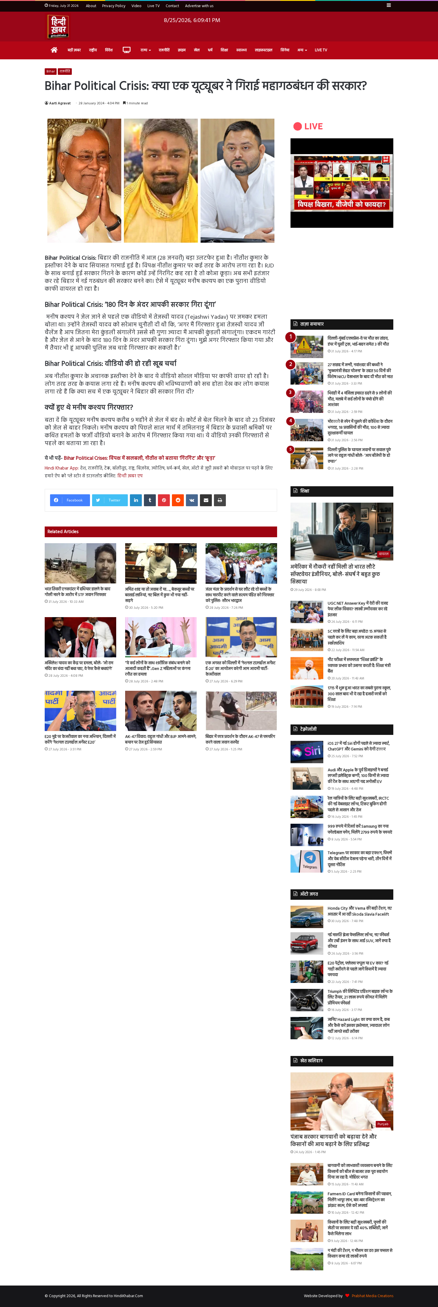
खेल (197, 50)
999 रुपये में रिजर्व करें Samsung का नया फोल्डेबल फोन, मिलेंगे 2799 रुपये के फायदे (360, 829)
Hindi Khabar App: (62, 468)
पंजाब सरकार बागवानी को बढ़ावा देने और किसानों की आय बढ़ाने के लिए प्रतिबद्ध (334, 1141)
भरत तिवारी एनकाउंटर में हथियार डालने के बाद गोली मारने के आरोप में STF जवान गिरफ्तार (77, 592)
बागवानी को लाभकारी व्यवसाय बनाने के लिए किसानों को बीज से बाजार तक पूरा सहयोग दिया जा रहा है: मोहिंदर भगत (360, 1171)
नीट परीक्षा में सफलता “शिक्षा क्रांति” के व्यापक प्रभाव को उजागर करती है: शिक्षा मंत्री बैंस (359, 665)
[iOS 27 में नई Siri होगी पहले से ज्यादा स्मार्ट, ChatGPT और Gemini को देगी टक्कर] (307, 752)
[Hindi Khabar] (58, 26)
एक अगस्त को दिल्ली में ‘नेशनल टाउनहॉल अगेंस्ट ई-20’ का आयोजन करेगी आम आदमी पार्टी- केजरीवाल (240, 669)
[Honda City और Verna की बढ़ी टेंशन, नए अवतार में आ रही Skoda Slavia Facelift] (307, 917)
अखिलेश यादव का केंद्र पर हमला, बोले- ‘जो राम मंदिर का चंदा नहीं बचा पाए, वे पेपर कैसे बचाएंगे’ (79, 666)
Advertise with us (199, 6)
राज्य (144, 50)
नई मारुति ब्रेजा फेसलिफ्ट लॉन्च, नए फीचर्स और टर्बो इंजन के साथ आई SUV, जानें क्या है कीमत (359, 941)
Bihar (50, 72)
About (91, 6)
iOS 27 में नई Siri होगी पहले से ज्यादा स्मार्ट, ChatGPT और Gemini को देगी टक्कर (359, 746)
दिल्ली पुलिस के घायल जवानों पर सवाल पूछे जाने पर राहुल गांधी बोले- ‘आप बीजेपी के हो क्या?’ (359, 456)
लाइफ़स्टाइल (263, 50)
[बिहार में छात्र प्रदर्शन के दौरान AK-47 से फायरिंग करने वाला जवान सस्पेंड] (241, 711)
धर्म (210, 50)
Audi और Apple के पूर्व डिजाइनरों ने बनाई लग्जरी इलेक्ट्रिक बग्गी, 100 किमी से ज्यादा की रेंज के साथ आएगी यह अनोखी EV (358, 776)
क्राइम (182, 50)
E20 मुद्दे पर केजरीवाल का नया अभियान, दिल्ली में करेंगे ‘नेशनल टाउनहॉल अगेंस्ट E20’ (80, 739)
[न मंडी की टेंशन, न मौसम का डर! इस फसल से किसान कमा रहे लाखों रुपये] (307, 1259)
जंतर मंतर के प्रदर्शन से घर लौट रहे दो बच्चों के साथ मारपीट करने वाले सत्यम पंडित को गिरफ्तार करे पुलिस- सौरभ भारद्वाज (240, 595)
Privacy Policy (113, 6)
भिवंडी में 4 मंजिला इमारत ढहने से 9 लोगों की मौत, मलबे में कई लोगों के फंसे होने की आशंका (360, 399)
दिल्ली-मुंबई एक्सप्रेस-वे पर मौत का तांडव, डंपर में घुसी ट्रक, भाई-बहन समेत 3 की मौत (358, 341)
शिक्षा (224, 50)
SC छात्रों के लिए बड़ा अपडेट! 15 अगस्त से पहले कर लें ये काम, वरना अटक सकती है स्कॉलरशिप (357, 637)
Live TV (153, 6)
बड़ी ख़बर (74, 50)
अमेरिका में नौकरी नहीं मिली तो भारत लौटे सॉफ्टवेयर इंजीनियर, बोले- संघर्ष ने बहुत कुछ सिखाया (335, 574)
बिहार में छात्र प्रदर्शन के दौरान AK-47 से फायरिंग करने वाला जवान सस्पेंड (240, 739)
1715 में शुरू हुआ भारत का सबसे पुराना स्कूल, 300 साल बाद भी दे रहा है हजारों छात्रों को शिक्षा (359, 694)
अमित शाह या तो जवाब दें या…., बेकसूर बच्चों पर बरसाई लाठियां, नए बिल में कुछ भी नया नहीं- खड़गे (159, 595)
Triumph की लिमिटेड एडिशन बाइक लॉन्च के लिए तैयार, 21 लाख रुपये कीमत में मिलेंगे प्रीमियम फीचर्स (360, 997)
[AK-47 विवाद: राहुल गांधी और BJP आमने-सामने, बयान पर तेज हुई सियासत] (161, 711)
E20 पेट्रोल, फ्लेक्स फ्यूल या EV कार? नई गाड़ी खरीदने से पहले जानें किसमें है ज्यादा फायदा (358, 969)
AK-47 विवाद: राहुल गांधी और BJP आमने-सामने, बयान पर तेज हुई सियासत (160, 739)
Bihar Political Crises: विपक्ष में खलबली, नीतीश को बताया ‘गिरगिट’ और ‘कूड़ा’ (139, 458)
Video (136, 6)
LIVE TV (321, 50)
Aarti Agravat (60, 103)
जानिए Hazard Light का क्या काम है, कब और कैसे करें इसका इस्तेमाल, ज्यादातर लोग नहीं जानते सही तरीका (359, 1025)
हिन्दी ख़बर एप (130, 476)
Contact (172, 6)
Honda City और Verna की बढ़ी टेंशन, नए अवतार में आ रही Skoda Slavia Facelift (360, 911)
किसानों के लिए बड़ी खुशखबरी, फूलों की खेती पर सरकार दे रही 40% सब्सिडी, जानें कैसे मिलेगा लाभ (358, 1228)
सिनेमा (285, 50)
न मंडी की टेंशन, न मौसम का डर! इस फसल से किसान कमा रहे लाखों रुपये (360, 1253)
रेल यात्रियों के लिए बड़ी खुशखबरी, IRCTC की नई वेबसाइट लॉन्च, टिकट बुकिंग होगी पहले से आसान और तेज (358, 804)
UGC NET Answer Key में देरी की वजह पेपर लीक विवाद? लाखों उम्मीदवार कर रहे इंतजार (358, 609)
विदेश (109, 50)
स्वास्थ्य (241, 50)
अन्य (300, 50)
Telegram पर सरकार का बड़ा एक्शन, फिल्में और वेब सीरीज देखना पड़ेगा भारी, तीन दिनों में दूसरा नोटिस (360, 859)
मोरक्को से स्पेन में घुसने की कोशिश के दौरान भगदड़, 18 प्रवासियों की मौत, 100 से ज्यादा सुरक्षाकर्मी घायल (360, 427)
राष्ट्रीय (93, 50)
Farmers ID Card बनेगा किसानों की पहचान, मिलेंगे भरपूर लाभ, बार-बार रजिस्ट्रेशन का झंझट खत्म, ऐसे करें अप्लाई (360, 1200)
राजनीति (164, 50)
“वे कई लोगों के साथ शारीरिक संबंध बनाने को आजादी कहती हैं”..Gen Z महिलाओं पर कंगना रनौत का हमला (157, 669)
